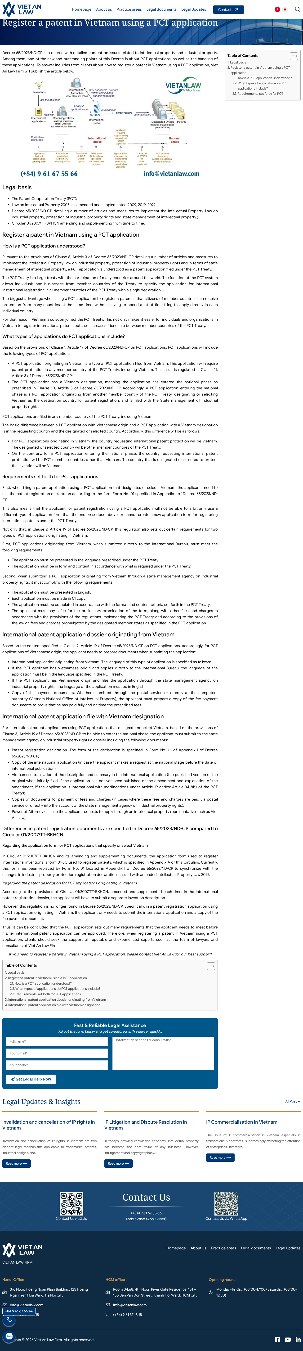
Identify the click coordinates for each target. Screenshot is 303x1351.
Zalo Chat (9, 1337)
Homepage (81, 9)
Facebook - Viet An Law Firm (277, 1340)
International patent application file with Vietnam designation (54, 1005)
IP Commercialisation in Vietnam (241, 1122)
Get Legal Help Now (33, 1079)
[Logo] (21, 9)
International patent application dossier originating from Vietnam (57, 999)
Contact (228, 9)
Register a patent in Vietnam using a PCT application (47, 978)
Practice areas (129, 9)
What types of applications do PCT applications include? (57, 988)
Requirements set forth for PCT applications (48, 994)
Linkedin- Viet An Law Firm (298, 1340)
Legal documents (162, 9)
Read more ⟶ (16, 1163)
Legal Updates (193, 9)
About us (104, 9)
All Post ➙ (293, 1101)
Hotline (9, 1320)
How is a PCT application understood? (43, 983)
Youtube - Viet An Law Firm (288, 1340)
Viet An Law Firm (285, 9)
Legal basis (16, 972)
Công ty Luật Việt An (277, 9)
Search (298, 9)
